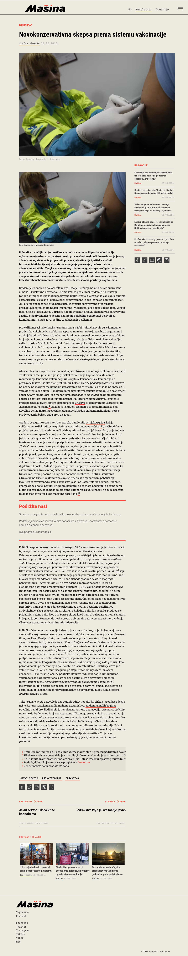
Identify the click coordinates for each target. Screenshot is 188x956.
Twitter (21, 926)
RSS (18, 941)
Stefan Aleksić (29, 43)
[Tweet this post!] (29, 789)
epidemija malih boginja (100, 705)
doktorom (84, 762)
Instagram (22, 930)
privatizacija (51, 778)
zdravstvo (72, 778)
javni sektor (29, 778)
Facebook (22, 922)
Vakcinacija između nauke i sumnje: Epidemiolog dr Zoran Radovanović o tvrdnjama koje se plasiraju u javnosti (152, 207)
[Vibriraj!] (44, 789)
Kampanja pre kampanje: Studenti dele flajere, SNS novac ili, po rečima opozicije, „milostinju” (153, 175)
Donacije (162, 9)
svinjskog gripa (95, 422)
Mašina (59, 878)
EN (130, 9)
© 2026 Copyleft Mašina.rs (155, 951)
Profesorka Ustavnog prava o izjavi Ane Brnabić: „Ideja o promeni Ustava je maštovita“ (154, 242)
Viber (20, 937)
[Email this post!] (37, 789)
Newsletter (144, 9)
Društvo (25, 25)
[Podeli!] (51, 789)
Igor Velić (26, 874)
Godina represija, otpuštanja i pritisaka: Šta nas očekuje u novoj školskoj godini (153, 192)
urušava (80, 402)
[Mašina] (32, 8)
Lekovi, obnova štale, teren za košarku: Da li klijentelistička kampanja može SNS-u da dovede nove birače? (153, 225)
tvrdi (42, 642)
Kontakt (21, 916)
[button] (181, 9)
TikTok (20, 934)
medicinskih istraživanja (61, 387)
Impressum (22, 912)
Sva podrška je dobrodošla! (35, 531)
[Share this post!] (22, 789)
